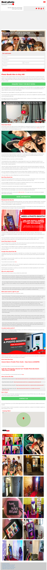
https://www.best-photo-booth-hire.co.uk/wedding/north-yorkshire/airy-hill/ (29, 378)
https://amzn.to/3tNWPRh (32, 362)
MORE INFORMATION (23, 197)
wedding (38, 127)
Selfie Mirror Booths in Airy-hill (8, 568)
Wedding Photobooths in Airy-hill (8, 564)
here (16, 261)
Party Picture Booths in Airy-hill (8, 566)
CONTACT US (23, 398)
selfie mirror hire (21, 192)
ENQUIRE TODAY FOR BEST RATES (23, 84)
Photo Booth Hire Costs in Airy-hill (8, 567)
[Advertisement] (23, 20)
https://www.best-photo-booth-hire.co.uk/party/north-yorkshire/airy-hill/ (27, 382)
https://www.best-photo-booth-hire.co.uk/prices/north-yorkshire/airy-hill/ (29, 385)
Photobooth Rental (5, 563)
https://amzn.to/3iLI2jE (8, 370)
